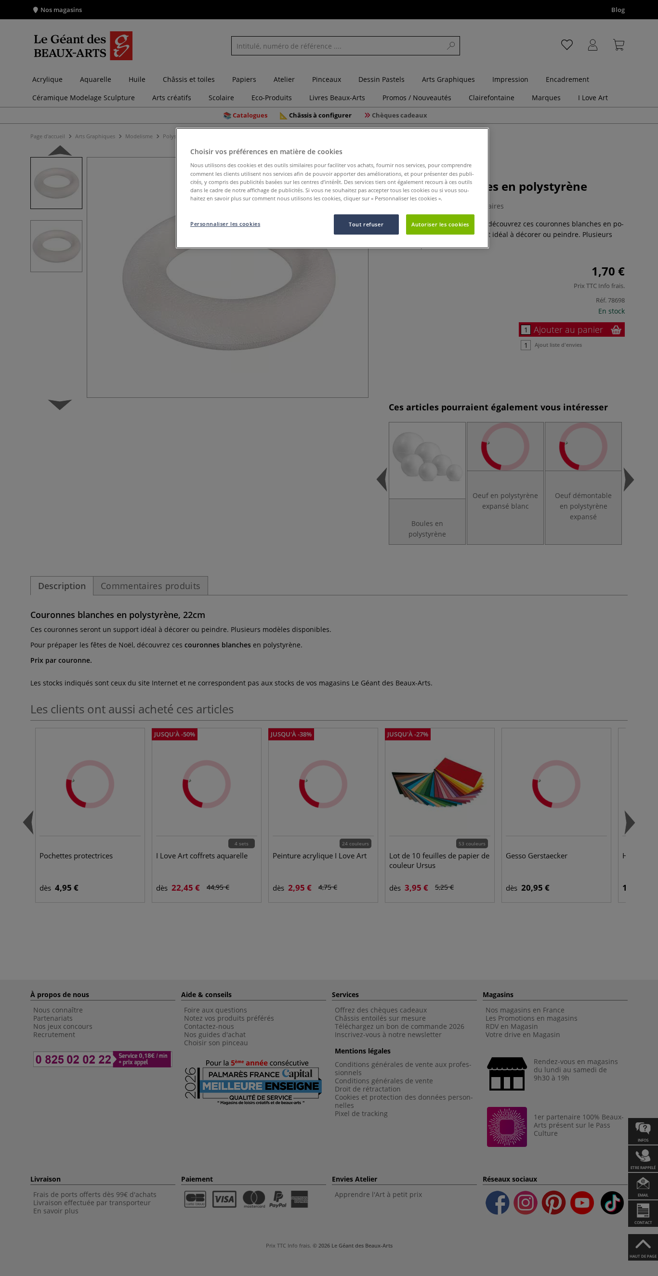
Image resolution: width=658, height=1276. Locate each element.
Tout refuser (366, 224)
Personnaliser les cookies (225, 223)
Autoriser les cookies (440, 224)
